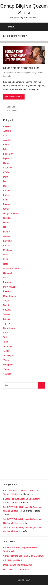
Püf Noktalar (9, 287)
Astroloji (7, 140)
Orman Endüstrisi (11, 268)
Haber (6, 223)
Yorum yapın (12, 110)
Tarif (5, 337)
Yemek (6, 369)
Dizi (5, 186)
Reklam (7, 291)
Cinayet (7, 163)
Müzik (6, 259)
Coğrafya (7, 167)
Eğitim (6, 195)
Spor (5, 333)
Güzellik (7, 218)
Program (7, 282)
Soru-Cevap (9, 328)
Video (6, 360)
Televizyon (8, 356)
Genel (6, 209)
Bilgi (9, 107)
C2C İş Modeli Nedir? (13, 560)
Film (5, 200)
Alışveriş (7, 126)
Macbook (7, 250)
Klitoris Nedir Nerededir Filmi (21, 67)
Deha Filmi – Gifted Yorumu (16, 569)
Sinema (7, 319)
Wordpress (8, 365)
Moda (6, 255)
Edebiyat (7, 190)
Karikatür (7, 241)
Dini (5, 181)
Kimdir (6, 245)
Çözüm (6, 172)
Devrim (40, 72)
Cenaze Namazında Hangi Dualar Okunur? (23, 556)
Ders (5, 177)
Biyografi (7, 158)
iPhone (6, 236)
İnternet (6, 232)
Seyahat (7, 310)
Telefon (6, 351)
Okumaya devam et (14, 96)
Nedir (5, 264)
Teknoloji (7, 346)
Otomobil (7, 273)
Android (7, 131)
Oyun (5, 277)
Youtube (7, 374)
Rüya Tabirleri (9, 296)
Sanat (6, 305)
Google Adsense (11, 213)
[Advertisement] (23, 435)
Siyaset (6, 323)
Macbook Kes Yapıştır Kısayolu (18, 565)
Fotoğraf (7, 204)
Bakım (6, 145)
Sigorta (6, 314)
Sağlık (14, 107)
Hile (5, 227)
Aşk (5, 135)
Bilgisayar (8, 154)
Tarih (5, 342)
